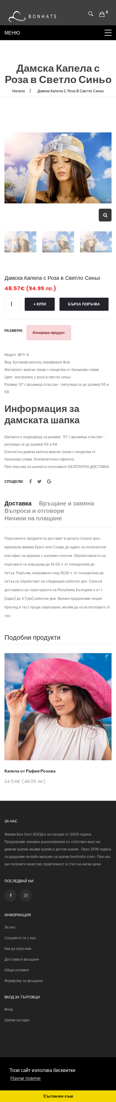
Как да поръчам (17, 948)
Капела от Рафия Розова (30, 771)
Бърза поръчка (84, 304)
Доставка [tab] (18, 503)
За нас (9, 927)
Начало (18, 90)
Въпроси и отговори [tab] (34, 511)
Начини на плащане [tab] (33, 518)
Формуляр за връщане (23, 980)
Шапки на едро (17, 1020)
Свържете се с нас (20, 937)
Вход (8, 1009)
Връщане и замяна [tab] (66, 503)
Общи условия (16, 970)
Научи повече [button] (25, 1078)
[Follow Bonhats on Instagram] (26, 895)
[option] (58, 167)
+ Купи (39, 304)
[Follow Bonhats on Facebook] (10, 895)
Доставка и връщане (21, 959)
